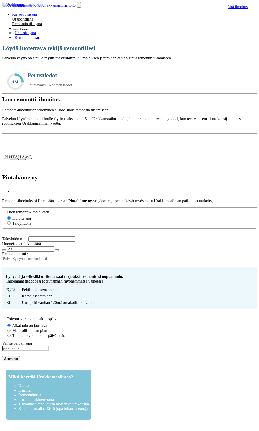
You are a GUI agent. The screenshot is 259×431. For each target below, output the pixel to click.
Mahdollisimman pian (29, 330)
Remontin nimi (14, 254)
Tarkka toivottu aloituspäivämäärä (38, 335)
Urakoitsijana (22, 19)
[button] (20, 28)
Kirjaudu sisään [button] (24, 14)
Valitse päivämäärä (17, 343)
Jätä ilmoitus (238, 7)
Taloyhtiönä (21, 223)
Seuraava (11, 359)
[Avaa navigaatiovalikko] (79, 5)
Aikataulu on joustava (29, 325)
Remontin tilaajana (27, 24)
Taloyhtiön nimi (14, 239)
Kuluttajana (21, 218)
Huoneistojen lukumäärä (21, 244)
